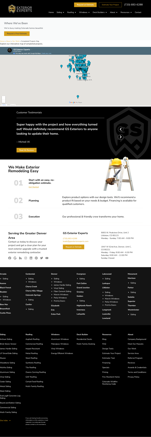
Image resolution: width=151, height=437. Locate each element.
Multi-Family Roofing (35, 386)
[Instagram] (25, 258)
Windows (55, 334)
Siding (3, 334)
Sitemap (28, 428)
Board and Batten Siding (10, 403)
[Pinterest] (36, 258)
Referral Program (135, 358)
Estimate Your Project (111, 353)
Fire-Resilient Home (111, 377)
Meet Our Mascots (135, 344)
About (8, 41)
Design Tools (107, 348)
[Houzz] (20, 258)
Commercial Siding (8, 407)
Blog (104, 339)
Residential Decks (84, 339)
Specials (105, 367)
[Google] (15, 258)
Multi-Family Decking (86, 344)
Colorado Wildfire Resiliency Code (109, 382)
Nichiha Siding (6, 367)
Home (2, 41)
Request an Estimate (73, 246)
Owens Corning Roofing (36, 372)
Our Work (15, 41)
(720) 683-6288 (133, 4)
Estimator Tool (108, 358)
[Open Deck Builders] (106, 12)
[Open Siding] (63, 12)
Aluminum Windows (60, 339)
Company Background (137, 339)
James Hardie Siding (8, 348)
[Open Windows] (89, 12)
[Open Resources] (131, 12)
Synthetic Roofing (33, 362)
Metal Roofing (32, 353)
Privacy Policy (133, 377)
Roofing (29, 334)
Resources (106, 334)
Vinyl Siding (5, 377)
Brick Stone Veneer (8, 344)
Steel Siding (5, 391)
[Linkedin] (30, 258)
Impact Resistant (33, 348)
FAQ (104, 344)
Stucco (3, 358)
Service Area (133, 353)
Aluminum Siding (7, 372)
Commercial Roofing (34, 344)
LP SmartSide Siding (8, 353)
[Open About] (117, 12)
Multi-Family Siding (8, 412)
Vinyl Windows (57, 348)
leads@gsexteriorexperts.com (75, 241)
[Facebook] (9, 258)
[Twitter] (41, 258)
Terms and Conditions (137, 372)
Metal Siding (5, 386)
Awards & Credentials (137, 367)
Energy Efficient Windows (62, 353)
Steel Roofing (31, 358)
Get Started (34, 187)
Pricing (105, 372)
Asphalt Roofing (32, 339)
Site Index (4, 420)
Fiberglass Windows (60, 344)
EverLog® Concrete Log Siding (10, 396)
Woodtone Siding (7, 362)
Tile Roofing (31, 367)
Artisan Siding (6, 339)
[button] (120, 129)
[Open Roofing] (75, 12)
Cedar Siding (5, 381)
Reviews (131, 362)
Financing (106, 362)
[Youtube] (46, 258)
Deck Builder (82, 334)
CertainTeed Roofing (34, 381)
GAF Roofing (31, 377)
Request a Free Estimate (17, 33)
